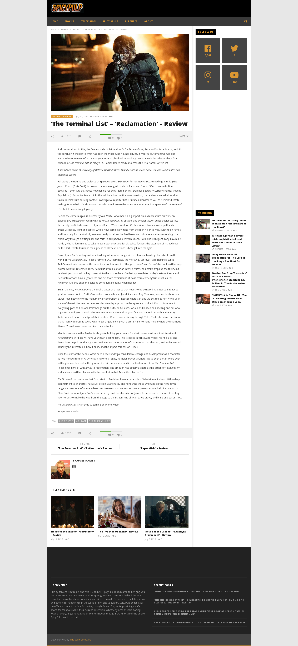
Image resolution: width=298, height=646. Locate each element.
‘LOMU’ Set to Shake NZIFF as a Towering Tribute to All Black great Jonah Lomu (229, 298)
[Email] (74, 466)
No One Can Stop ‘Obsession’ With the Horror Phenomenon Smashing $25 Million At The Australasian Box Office (229, 279)
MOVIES (69, 21)
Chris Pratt (66, 421)
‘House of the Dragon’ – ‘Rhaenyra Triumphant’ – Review (165, 533)
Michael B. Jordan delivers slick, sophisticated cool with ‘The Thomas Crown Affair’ (228, 240)
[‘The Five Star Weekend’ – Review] (119, 512)
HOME (54, 21)
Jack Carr (81, 421)
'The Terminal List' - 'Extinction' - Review (85, 447)
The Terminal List (99, 421)
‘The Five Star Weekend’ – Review (118, 531)
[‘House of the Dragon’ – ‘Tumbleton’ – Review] (72, 512)
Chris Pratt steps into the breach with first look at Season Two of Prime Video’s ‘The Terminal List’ (199, 612)
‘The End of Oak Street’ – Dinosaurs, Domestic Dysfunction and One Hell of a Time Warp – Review (199, 601)
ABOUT (148, 21)
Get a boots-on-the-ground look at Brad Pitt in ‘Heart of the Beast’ (229, 224)
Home (53, 29)
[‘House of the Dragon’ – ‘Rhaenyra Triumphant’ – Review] (166, 512)
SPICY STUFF (110, 21)
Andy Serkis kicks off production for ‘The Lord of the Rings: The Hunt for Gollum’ (228, 259)
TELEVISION (88, 21)
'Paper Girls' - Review (154, 447)
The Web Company (80, 639)
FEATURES (131, 21)
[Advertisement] (184, 8)
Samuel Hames (99, 116)
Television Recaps (70, 29)
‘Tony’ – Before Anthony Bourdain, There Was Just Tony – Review (196, 591)
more (183, 136)
